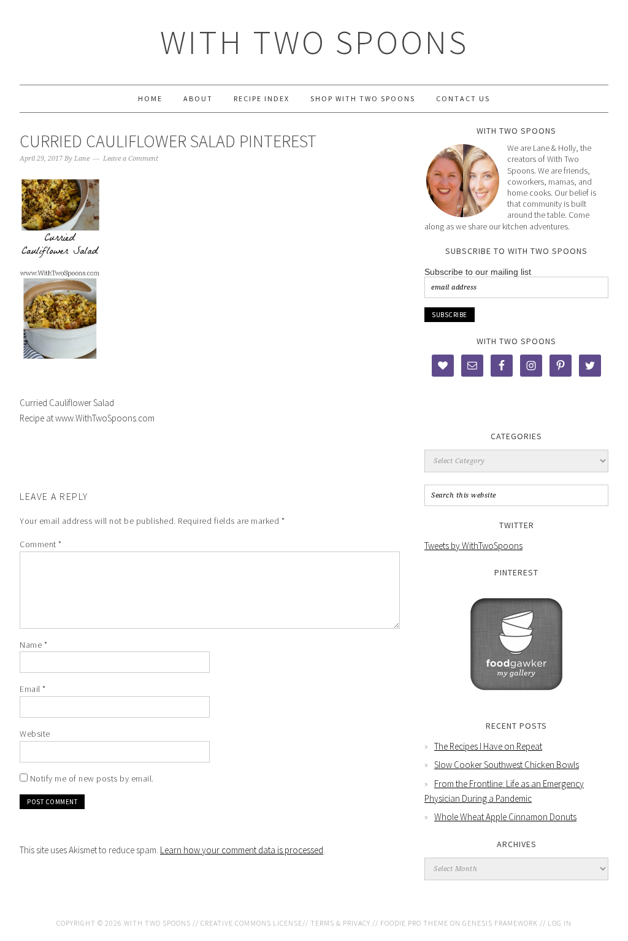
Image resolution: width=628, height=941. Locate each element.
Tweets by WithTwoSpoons (473, 545)
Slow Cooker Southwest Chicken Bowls (506, 764)
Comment (41, 544)
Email (33, 688)
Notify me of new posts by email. (92, 778)
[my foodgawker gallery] (516, 699)
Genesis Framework (500, 923)
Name (33, 644)
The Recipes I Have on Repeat (488, 746)
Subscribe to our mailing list (477, 272)
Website (35, 733)
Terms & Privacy (340, 923)
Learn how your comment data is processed (241, 850)
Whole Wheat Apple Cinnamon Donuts (505, 817)
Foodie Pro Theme (414, 923)
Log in (560, 923)
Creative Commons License (251, 923)
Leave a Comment (130, 159)
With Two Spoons (314, 42)
